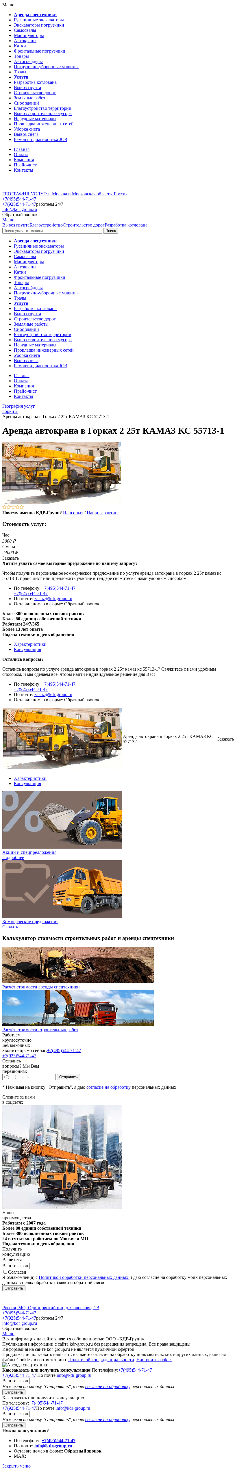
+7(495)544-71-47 (19, 198)
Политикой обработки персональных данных (84, 1277)
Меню (8, 219)
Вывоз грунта (15, 224)
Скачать (10, 926)
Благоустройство (46, 224)
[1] (4, 507)
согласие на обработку (108, 1087)
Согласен (17, 1272)
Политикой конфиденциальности (101, 1359)
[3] (13, 507)
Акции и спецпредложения (29, 852)
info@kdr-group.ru (19, 209)
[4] (17, 507)
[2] (9, 507)
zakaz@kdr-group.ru (53, 598)
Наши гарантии (102, 512)
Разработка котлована (126, 224)
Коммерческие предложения (30, 921)
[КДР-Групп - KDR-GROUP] (22, 188)
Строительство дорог (84, 224)
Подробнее (13, 857)
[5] (22, 507)
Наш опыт (73, 512)
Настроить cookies (154, 1359)
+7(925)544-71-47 (19, 204)
